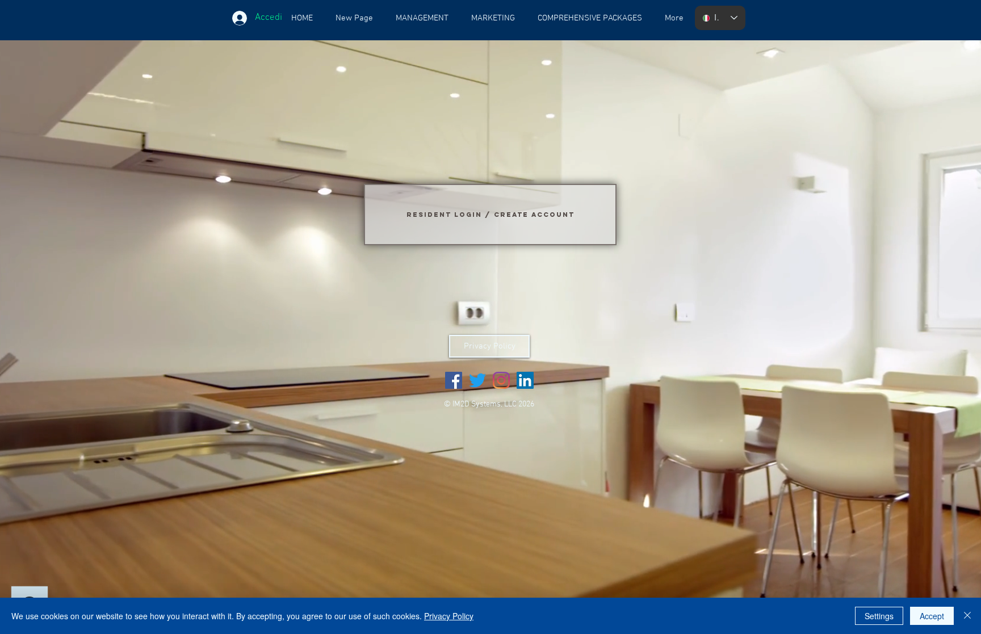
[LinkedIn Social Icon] (525, 380)
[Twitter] (477, 380)
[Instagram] (501, 380)
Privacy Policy (448, 616)
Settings (879, 616)
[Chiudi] (967, 616)
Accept (932, 616)
